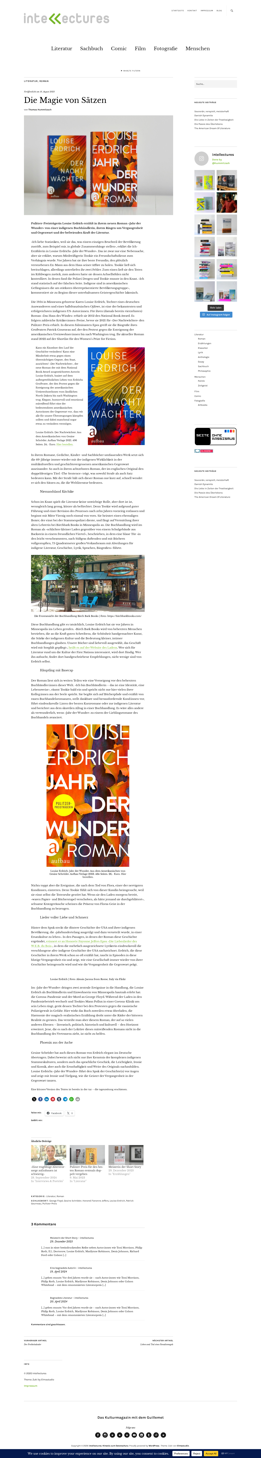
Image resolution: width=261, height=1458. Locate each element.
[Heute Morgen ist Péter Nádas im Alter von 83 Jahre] (227, 180)
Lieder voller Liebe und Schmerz (64, 917)
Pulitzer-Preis (49, 1203)
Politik (201, 381)
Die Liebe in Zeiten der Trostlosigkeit (213, 119)
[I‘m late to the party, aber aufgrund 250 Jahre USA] (204, 247)
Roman (44, 81)
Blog (219, 10)
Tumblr (148, 1437)
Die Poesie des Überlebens (208, 124)
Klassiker (203, 348)
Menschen (198, 48)
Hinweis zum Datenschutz (115, 1445)
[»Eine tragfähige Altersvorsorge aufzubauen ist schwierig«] (48, 1155)
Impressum (207, 10)
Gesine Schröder (72, 1200)
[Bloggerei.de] (203, 451)
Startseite (178, 10)
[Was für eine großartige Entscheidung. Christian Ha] (204, 180)
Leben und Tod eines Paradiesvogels (156, 1342)
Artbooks (202, 405)
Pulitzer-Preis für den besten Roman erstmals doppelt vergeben (86, 1170)
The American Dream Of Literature (212, 128)
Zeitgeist (203, 385)
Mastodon (119, 1437)
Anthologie (203, 357)
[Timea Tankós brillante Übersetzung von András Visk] (227, 225)
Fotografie (166, 48)
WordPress (154, 1445)
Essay (201, 361)
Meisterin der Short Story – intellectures (72, 1237)
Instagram (105, 1437)
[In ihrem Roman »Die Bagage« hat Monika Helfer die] (227, 291)
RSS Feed (127, 1437)
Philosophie (204, 371)
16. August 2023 (47, 91)
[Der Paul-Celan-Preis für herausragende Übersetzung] (204, 291)
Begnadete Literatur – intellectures (69, 1297)
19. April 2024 (58, 1271)
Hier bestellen (64, 444)
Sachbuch (91, 48)
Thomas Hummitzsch (39, 109)
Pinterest (163, 1437)
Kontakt (192, 10)
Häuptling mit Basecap (56, 670)
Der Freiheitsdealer (35, 1342)
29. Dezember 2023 (61, 1241)
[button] (34, 1099)
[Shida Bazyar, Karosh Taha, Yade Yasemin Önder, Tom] (204, 269)
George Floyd (56, 1200)
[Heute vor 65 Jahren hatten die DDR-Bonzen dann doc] (227, 247)
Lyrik (200, 352)
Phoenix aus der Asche (56, 1042)
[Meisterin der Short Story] (126, 1155)
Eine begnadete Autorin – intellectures (71, 1267)
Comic (119, 48)
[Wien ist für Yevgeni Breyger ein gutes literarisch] (204, 202)
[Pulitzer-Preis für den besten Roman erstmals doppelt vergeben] (87, 1155)
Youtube (134, 1437)
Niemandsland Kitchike (57, 491)
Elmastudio (183, 1445)
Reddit (156, 1437)
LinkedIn (141, 1437)
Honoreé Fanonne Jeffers (96, 1200)
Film (140, 48)
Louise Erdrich (117, 1200)
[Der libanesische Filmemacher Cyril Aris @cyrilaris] (227, 202)
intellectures (95, 1445)
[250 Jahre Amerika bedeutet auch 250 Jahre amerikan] (204, 225)
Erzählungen (204, 343)
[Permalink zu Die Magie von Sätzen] (98, 214)
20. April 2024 (58, 1301)
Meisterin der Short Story (124, 1167)
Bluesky (112, 1437)
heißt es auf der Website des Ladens (93, 647)
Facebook (97, 1437)
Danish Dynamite (203, 115)
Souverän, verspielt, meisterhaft (211, 111)
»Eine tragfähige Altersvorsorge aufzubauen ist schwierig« (48, 1170)
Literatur (61, 48)
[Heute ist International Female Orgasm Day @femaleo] (227, 269)
